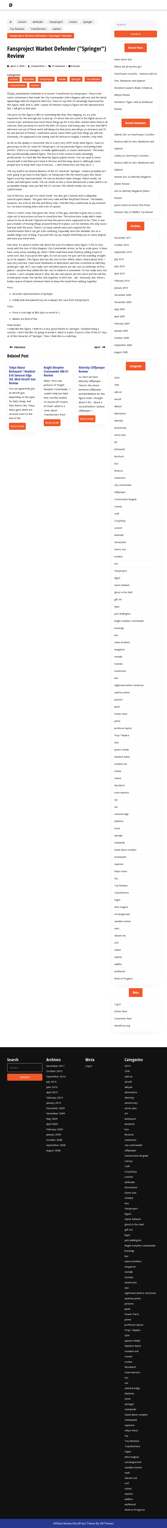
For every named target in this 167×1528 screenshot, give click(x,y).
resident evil (120, 763)
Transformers (38, 28)
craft (116, 513)
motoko (118, 663)
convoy (118, 506)
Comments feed (122, 1018)
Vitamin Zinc (120, 134)
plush (117, 706)
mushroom (120, 670)
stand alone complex (125, 849)
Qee (116, 742)
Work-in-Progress (123, 978)
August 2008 (121, 352)
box (116, 463)
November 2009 (122, 302)
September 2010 (123, 252)
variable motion (122, 921)
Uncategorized (122, 914)
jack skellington (122, 613)
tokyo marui (120, 871)
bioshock (119, 456)
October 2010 (121, 244)
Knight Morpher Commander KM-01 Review (56, 371)
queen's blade (121, 749)
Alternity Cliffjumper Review (92, 369)
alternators (120, 413)
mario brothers (122, 642)
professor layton (123, 728)
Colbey (117, 155)
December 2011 (122, 237)
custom (22, 21)
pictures (118, 699)
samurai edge (121, 814)
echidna (118, 556)
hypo (117, 606)
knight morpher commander (129, 620)
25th (116, 384)
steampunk (120, 856)
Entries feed (120, 1011)
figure (117, 578)
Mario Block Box (123, 59)
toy (116, 878)
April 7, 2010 (17, 66)
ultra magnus (121, 907)
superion (118, 864)
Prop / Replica (121, 735)
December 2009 (122, 294)
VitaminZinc (38, 66)
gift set (118, 599)
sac (116, 806)
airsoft (117, 399)
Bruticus (118, 470)
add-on (118, 392)
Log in (117, 1004)
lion (116, 635)
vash (116, 928)
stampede (119, 842)
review (73, 21)
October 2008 (121, 337)
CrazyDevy (120, 520)
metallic (118, 656)
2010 (117, 377)
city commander (122, 485)
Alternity (118, 420)
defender (38, 21)
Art (115, 442)
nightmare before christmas (129, 685)
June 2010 (119, 266)
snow (117, 828)
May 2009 (119, 309)
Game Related (121, 585)
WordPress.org (122, 1025)
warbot (57, 28)
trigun (117, 899)
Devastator (120, 542)
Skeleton (118, 821)
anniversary (120, 427)
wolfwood (119, 971)
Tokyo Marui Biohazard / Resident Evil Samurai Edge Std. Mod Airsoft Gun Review (22, 375)
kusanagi (119, 628)
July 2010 (119, 259)
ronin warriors (121, 792)
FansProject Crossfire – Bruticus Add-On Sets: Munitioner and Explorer (135, 141)
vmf (116, 942)
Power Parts (120, 713)
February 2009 (121, 323)
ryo (116, 799)
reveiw (117, 771)
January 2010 (121, 287)
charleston (119, 477)
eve (116, 563)
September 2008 (123, 345)
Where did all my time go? (128, 66)
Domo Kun (120, 549)
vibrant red (120, 935)
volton (117, 949)
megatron (119, 649)
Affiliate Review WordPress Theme (74, 1523)
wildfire (118, 964)
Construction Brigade (125, 499)
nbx (116, 678)
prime (117, 721)
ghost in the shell (123, 592)
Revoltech (119, 785)
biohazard (119, 449)
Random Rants (122, 756)
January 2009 (121, 330)
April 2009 (119, 316)
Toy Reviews (17, 28)
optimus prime (122, 692)
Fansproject (56, 21)
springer (88, 21)
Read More (18, 427)
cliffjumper (119, 492)
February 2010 (121, 280)
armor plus (120, 434)
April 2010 (119, 273)
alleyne (118, 406)
